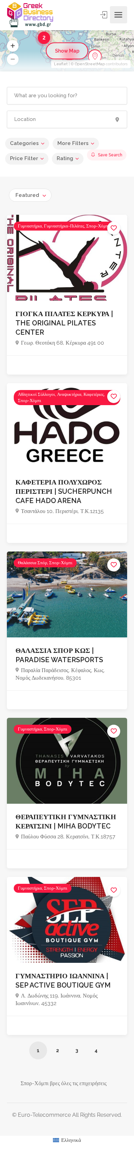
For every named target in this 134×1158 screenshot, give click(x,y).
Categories (24, 143)
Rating (65, 158)
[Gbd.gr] (30, 15)
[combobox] (30, 195)
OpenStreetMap (90, 64)
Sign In (104, 14)
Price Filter (24, 158)
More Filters (73, 143)
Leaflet (61, 64)
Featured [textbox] (27, 195)
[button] (13, 46)
